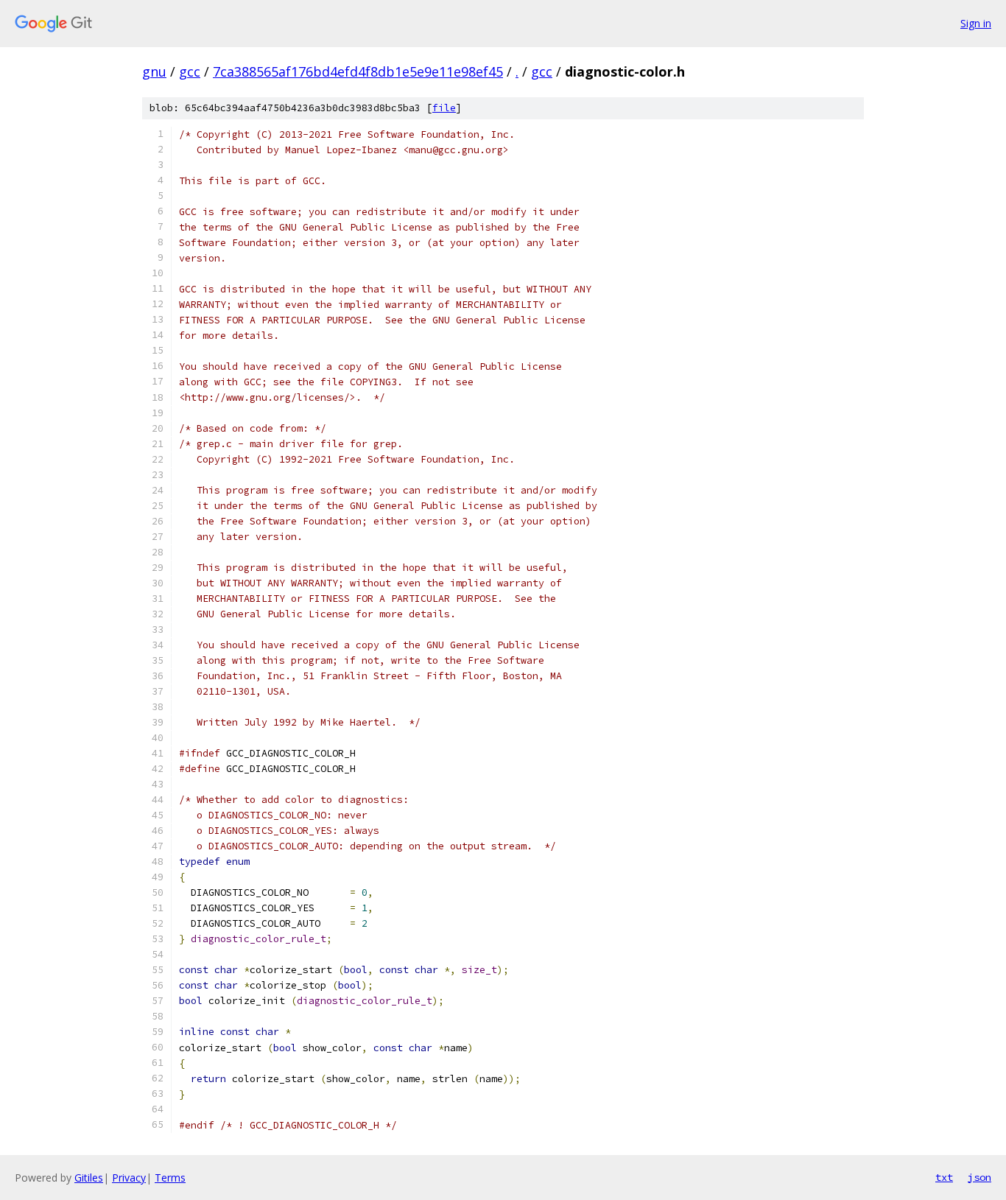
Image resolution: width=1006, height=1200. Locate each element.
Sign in (975, 23)
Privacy (129, 1178)
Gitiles (88, 1178)
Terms (170, 1178)
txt (944, 1177)
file (444, 108)
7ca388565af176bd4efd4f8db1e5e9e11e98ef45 (358, 71)
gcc (189, 71)
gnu (154, 71)
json (979, 1177)
